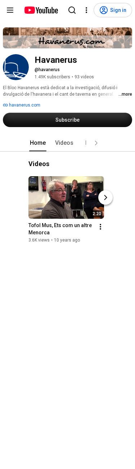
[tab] (37, 143)
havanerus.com (24, 105)
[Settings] (86, 10)
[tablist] (67, 143)
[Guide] (10, 10)
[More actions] (100, 227)
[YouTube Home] (41, 10)
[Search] (72, 10)
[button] (96, 143)
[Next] (105, 197)
